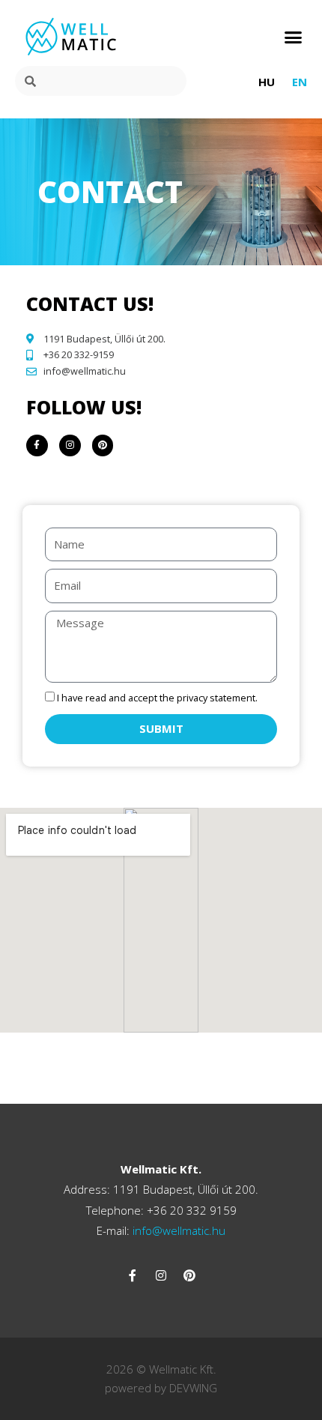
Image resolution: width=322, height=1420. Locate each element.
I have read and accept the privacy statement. (157, 697)
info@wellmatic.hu (177, 1230)
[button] (293, 36)
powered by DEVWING (161, 1387)
